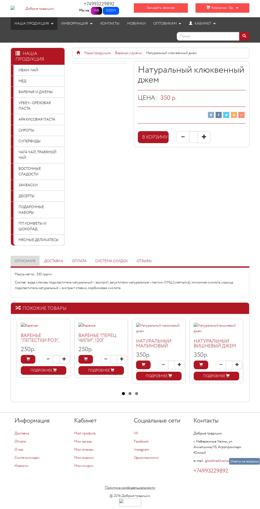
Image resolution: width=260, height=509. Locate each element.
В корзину (155, 137)
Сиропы (26, 130)
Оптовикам (165, 23)
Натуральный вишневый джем (215, 344)
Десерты (27, 196)
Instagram (141, 449)
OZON (111, 10)
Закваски (28, 185)
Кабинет (203, 23)
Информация (75, 23)
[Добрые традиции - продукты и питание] (78, 53)
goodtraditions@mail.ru (223, 460)
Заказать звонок (161, 8)
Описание (25, 261)
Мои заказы (83, 441)
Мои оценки (84, 457)
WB (96, 10)
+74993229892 (99, 4)
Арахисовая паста (37, 119)
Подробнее (41, 370)
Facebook (141, 441)
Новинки (136, 23)
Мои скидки (83, 465)
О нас (18, 449)
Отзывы (144, 261)
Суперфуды (30, 141)
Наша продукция (32, 23)
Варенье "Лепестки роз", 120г (40, 340)
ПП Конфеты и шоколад (32, 226)
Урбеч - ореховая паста (35, 105)
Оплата (79, 261)
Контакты (110, 23)
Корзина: (222, 8)
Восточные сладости (30, 171)
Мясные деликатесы (39, 240)
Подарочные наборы (31, 210)
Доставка (53, 261)
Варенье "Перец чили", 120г (97, 338)
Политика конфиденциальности (130, 487)
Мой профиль (85, 433)
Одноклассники (146, 457)
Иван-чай (28, 70)
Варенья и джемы (36, 92)
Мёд (22, 81)
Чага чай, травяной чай (37, 155)
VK (136, 433)
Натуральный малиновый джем (153, 346)
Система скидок (111, 261)
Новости (21, 465)
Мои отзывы (83, 449)
